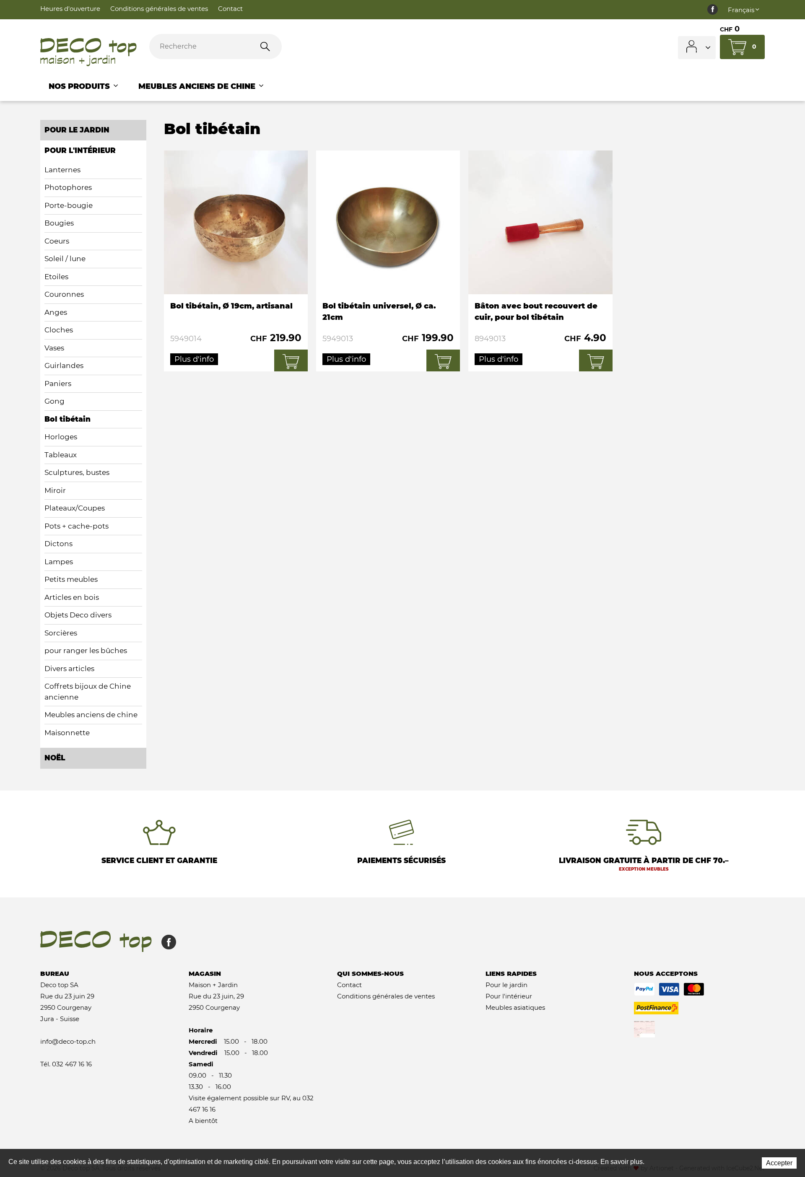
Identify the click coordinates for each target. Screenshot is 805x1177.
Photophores (68, 187)
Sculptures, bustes (76, 472)
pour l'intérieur (80, 150)
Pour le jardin (506, 985)
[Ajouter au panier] (291, 361)
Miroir (55, 490)
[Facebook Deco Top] (712, 10)
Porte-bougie (68, 205)
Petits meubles (71, 579)
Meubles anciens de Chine (197, 86)
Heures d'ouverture (70, 9)
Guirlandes (63, 365)
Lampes (58, 561)
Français (741, 10)
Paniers (57, 383)
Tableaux (60, 455)
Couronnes (64, 294)
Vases (54, 348)
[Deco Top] (88, 52)
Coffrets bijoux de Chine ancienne (87, 691)
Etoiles (56, 276)
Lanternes (62, 170)
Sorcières (60, 633)
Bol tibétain (67, 419)
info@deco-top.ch (68, 1041)
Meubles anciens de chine (91, 714)
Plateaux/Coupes (74, 508)
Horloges (60, 437)
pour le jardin (76, 130)
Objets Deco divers (78, 615)
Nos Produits (80, 86)
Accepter (779, 1163)
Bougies (59, 223)
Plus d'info (194, 359)
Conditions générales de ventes (159, 9)
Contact (230, 9)
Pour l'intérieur (509, 996)
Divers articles (69, 668)
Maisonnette (67, 732)
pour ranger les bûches (85, 650)
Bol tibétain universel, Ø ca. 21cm (388, 260)
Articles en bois (71, 597)
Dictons (58, 543)
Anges (55, 312)
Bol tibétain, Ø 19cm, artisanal (236, 260)
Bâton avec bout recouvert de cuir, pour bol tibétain (540, 260)
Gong (54, 401)
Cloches (58, 330)
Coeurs (56, 241)
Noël (54, 758)
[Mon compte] (697, 47)
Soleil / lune (65, 258)
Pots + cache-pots (76, 526)
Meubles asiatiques (515, 1007)
